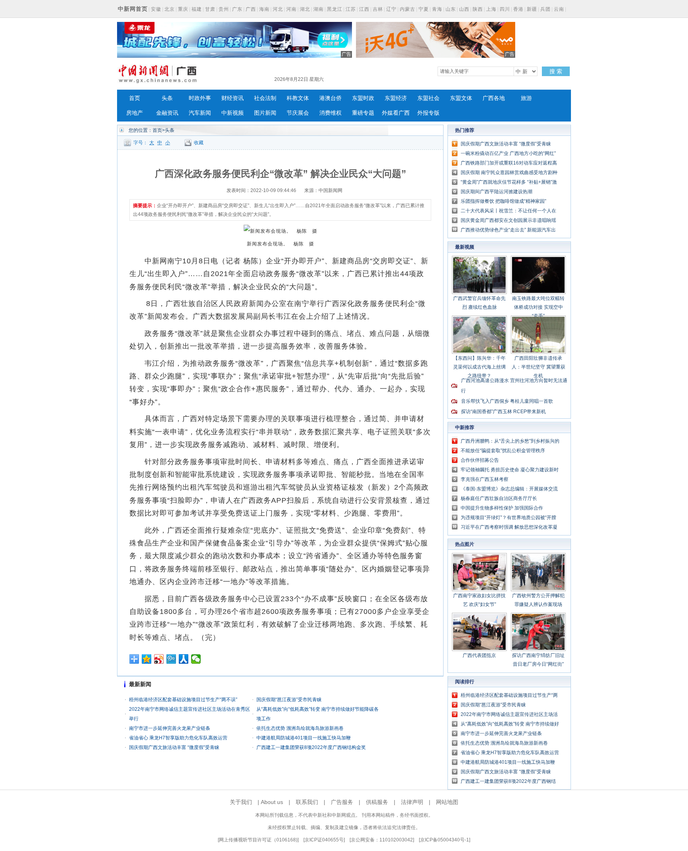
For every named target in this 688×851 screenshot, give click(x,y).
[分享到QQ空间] (147, 659)
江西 (364, 9)
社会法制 (265, 98)
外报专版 (428, 113)
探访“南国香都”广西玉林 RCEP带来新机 (503, 411)
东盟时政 (363, 98)
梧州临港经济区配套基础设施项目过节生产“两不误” (183, 699)
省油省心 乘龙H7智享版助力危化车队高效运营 (178, 738)
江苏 (351, 9)
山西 (464, 9)
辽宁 (391, 9)
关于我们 (241, 802)
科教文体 (298, 98)
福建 (197, 9)
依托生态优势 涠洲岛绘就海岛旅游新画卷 (300, 728)
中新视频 (232, 113)
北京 (169, 9)
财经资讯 (232, 98)
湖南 (318, 9)
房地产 (134, 113)
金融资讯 (167, 113)
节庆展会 (298, 113)
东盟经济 (396, 98)
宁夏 (423, 9)
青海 (437, 9)
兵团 (545, 9)
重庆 (183, 9)
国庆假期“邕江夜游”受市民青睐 (289, 699)
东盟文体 (461, 98)
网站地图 (447, 802)
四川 (505, 9)
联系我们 (307, 802)
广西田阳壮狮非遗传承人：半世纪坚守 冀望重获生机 (538, 366)
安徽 (156, 9)
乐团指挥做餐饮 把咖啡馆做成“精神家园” (503, 201)
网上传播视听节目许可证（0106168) (258, 840)
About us (272, 802)
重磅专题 (363, 113)
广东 (237, 9)
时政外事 (200, 98)
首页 (134, 98)
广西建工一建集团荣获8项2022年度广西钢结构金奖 (311, 747)
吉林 (378, 9)
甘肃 (210, 9)
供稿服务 (377, 802)
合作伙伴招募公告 (480, 460)
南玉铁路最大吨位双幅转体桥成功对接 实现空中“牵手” (538, 307)
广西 (251, 9)
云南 (559, 9)
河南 (291, 9)
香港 (518, 9)
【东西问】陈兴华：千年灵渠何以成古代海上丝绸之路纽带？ (479, 366)
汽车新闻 (200, 113)
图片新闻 (265, 113)
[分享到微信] (196, 659)
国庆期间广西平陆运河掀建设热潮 (496, 191)
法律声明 (412, 802)
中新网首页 (133, 9)
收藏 (198, 142)
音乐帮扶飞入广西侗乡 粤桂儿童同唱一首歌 (507, 401)
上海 (491, 9)
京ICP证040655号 (324, 840)
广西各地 (494, 98)
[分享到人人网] (184, 659)
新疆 (532, 9)
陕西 (478, 9)
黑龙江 (334, 9)
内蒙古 (407, 9)
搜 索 (555, 71)
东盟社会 (428, 98)
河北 (278, 9)
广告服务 (342, 802)
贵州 (224, 9)
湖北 (305, 9)
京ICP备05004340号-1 (444, 840)
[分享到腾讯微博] (171, 659)
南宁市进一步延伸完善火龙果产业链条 (169, 728)
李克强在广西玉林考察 (484, 479)
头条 (167, 98)
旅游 (526, 98)
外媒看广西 (396, 113)
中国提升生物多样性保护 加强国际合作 (502, 508)
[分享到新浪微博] (159, 659)
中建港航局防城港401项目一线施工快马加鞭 (303, 738)
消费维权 (330, 113)
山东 (451, 9)
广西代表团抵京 (479, 655)
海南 (264, 9)
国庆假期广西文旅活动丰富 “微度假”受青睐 (174, 747)
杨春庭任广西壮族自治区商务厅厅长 (499, 498)
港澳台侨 (330, 98)
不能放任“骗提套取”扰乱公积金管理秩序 (503, 450)
